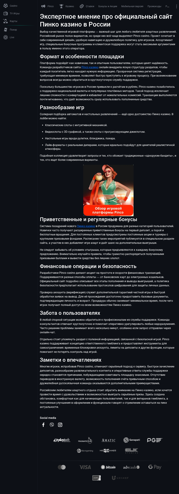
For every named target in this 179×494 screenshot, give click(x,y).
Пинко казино (86, 226)
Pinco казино (89, 67)
